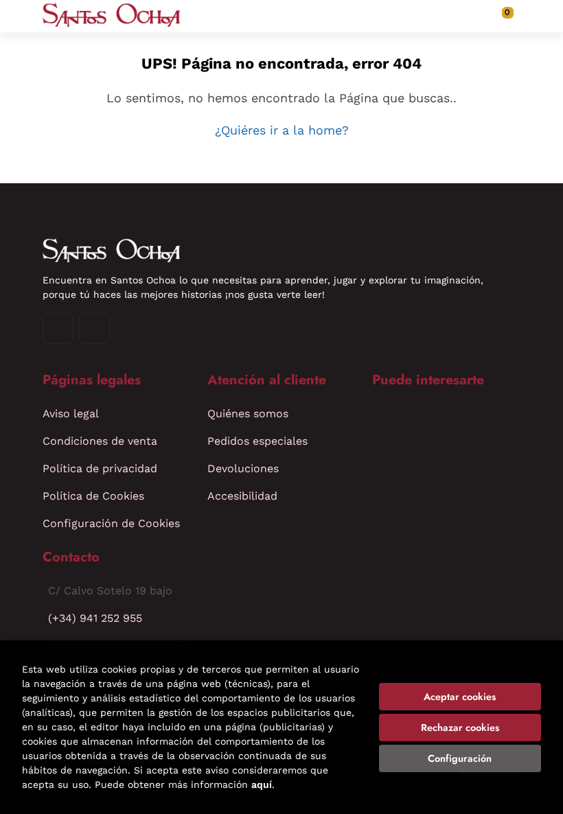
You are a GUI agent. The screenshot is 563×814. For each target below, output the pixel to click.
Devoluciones (243, 468)
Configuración (460, 758)
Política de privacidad (100, 468)
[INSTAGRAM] (58, 328)
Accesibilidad (242, 495)
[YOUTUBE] (94, 328)
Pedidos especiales (257, 440)
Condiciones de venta (100, 440)
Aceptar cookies (460, 696)
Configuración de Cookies (111, 523)
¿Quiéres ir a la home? (282, 130)
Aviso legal (71, 413)
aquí (261, 784)
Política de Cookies (93, 495)
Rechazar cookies (460, 727)
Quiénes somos (247, 413)
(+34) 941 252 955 (95, 618)
